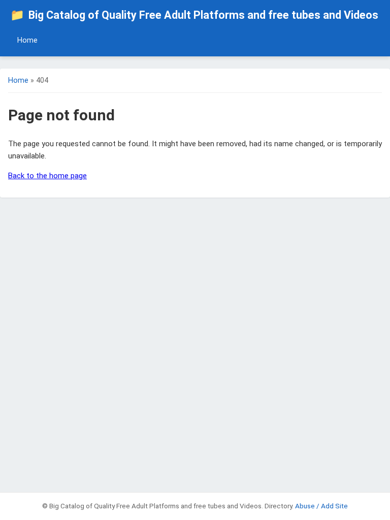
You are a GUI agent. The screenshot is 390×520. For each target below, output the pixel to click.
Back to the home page (47, 175)
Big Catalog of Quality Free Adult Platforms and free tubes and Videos (194, 14)
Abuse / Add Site (321, 506)
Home (27, 40)
